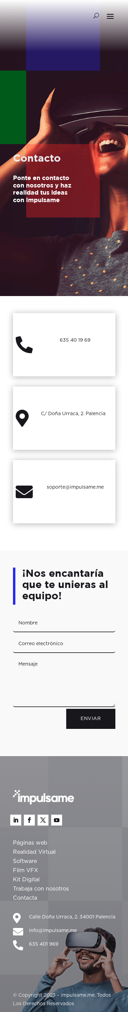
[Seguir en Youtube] (56, 820)
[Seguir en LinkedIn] (15, 820)
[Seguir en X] (43, 820)
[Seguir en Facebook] (29, 820)
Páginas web (30, 843)
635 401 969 (43, 944)
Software (25, 861)
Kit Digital (26, 879)
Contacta (25, 898)
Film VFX (25, 870)
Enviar (91, 718)
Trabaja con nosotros (41, 889)
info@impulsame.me (53, 930)
